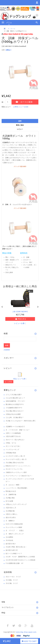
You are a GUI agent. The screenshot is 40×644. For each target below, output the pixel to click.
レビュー (20, 129)
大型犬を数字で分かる (13, 436)
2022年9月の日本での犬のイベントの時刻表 (20, 560)
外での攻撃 (9, 501)
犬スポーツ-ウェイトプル (14, 469)
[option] (20, 71)
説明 (19, 121)
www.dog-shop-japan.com (26, 632)
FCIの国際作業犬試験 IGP (14, 563)
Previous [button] (2, 306)
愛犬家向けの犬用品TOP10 (15, 404)
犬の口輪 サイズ (12, 583)
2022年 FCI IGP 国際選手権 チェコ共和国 (20, 557)
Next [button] (38, 306)
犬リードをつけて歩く (13, 446)
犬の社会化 (9, 540)
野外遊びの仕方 (11, 491)
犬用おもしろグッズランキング (16, 504)
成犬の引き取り (11, 517)
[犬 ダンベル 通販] (20, 227)
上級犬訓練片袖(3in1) (20, 311)
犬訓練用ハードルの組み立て (15, 426)
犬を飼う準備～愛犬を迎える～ (16, 547)
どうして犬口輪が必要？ (14, 394)
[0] (34, 18)
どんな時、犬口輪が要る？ (15, 417)
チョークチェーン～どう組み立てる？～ (19, 476)
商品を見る (22, 319)
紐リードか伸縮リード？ (14, 553)
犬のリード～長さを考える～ (15, 440)
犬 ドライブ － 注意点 (15, 530)
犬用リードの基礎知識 (13, 433)
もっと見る (8, 381)
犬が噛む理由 (10, 498)
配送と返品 (20, 125)
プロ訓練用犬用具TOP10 (14, 408)
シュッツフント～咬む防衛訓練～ (17, 488)
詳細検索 (7, 350)
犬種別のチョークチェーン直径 (16, 472)
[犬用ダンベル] (20, 185)
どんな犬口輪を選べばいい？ (15, 398)
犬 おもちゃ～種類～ (13, 485)
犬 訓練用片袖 (11, 494)
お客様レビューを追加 (20, 107)
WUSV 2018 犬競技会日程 (14, 524)
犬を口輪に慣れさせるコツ (15, 411)
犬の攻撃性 (9, 537)
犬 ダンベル (11, 28)
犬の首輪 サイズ (12, 580)
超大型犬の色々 (11, 544)
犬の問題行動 (10, 511)
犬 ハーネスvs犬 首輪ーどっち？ (18, 430)
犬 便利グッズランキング (15, 534)
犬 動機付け (10, 521)
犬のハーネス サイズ (13, 577)
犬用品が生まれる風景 (13, 414)
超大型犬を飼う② (12, 550)
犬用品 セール (11, 443)
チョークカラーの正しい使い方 (16, 459)
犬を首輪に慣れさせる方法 (15, 462)
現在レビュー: (6, 107)
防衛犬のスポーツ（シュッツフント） (18, 466)
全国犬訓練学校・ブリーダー (15, 401)
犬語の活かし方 (11, 507)
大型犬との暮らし (12, 514)
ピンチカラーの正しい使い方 (15, 456)
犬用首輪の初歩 (11, 453)
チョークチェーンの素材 (14, 527)
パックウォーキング (12, 449)
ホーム (4, 28)
